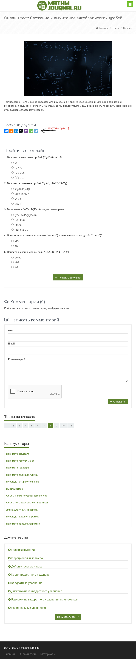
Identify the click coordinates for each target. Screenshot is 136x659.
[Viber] (26, 131)
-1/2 (17, 262)
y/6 (16, 163)
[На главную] (59, 5)
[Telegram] (36, 131)
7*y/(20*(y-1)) (22, 189)
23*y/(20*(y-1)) (23, 193)
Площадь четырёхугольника (22, 481)
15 (16, 246)
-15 (17, 241)
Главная (103, 28)
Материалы (48, 654)
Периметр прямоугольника (22, 474)
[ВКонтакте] (6, 131)
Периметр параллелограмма (23, 523)
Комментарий (16, 359)
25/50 (18, 257)
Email (11, 343)
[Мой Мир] (16, 131)
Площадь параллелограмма (22, 516)
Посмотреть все (66, 616)
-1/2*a (18, 225)
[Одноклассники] (11, 131)
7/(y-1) (18, 203)
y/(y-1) (18, 198)
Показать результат (69, 277)
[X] (21, 131)
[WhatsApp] (31, 131)
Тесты (115, 28)
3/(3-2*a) (20, 220)
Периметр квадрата (17, 453)
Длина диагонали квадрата (22, 509)
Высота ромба (14, 488)
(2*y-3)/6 (20, 172)
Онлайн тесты (28, 654)
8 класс (127, 28)
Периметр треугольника (20, 460)
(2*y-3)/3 (20, 177)
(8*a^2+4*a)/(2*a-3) (26, 215)
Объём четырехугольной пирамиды (27, 502)
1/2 (16, 267)
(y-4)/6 (18, 167)
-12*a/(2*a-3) (22, 229)
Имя (10, 330)
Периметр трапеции (18, 467)
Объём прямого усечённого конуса (26, 495)
